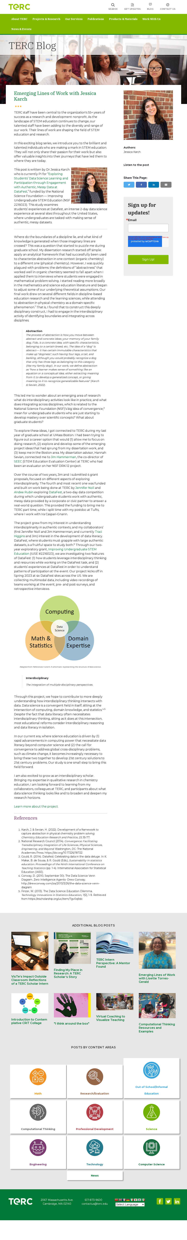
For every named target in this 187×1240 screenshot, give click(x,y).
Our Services (74, 19)
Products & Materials (123, 19)
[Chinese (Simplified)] (117, 1200)
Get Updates (132, 9)
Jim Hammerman (63, 457)
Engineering (38, 1164)
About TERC (19, 19)
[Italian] (132, 1200)
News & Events (21, 29)
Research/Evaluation (94, 1093)
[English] (120, 1200)
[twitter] (129, 185)
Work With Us (151, 19)
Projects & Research (46, 19)
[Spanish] (143, 1200)
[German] (128, 1200)
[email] (166, 185)
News (95, 1175)
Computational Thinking (38, 1129)
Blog (150, 9)
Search (113, 9)
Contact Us (167, 9)
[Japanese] (136, 1200)
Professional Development (94, 1129)
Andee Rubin (23, 492)
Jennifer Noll (84, 488)
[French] (124, 1200)
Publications (95, 19)
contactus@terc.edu (95, 1203)
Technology (94, 1164)
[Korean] (140, 1200)
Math (38, 1093)
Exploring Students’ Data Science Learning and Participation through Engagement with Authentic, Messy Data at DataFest (41, 182)
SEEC (18, 461)
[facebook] (141, 185)
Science (151, 1129)
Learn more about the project (36, 806)
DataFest (55, 492)
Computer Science (151, 1164)
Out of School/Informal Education (151, 1090)
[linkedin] (153, 185)
